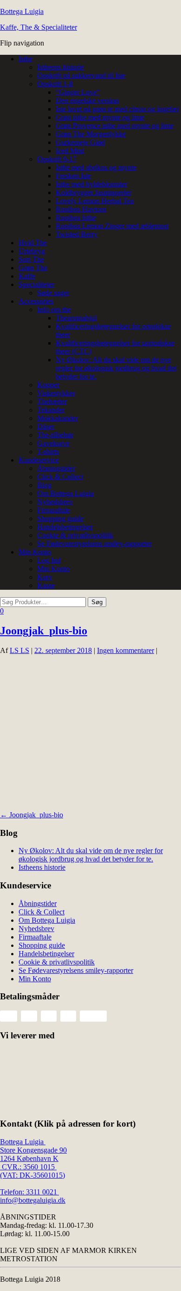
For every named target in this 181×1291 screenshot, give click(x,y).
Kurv (44, 577)
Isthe (25, 59)
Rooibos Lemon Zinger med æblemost (112, 226)
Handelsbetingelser (65, 527)
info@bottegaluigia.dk (32, 1200)
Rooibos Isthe (76, 218)
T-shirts (48, 452)
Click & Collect (60, 477)
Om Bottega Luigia (65, 493)
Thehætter (52, 401)
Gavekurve (53, 443)
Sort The (31, 259)
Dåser (45, 426)
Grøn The (33, 268)
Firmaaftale (53, 510)
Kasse (46, 585)
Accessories (36, 301)
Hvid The (33, 243)
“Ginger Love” (78, 92)
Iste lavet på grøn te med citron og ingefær (117, 109)
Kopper (48, 385)
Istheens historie (60, 67)
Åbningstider (56, 468)
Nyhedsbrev (55, 502)
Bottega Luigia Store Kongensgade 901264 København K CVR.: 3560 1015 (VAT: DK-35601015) (33, 1158)
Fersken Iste (73, 176)
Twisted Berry (76, 234)
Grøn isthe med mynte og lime (100, 117)
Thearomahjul (76, 318)
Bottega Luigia (22, 11)
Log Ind (49, 560)
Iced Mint (70, 151)
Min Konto (35, 552)
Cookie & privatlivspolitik (75, 535)
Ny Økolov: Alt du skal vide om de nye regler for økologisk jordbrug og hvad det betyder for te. (116, 368)
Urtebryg (32, 251)
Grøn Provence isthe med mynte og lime (115, 126)
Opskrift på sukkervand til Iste (81, 75)
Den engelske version (87, 100)
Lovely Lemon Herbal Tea (95, 201)
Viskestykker (56, 393)
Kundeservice (39, 460)
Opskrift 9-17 (57, 159)
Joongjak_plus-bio (43, 631)
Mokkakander (57, 418)
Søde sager (53, 293)
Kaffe (27, 276)
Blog (44, 485)
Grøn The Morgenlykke (91, 134)
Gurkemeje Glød (80, 142)
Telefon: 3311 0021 (29, 1192)
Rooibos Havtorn (81, 209)
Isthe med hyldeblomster (91, 184)
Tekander (51, 410)
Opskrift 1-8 (55, 84)
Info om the (54, 309)
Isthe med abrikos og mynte (96, 167)
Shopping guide (60, 518)
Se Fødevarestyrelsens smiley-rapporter (94, 544)
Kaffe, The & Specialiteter (38, 27)
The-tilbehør (55, 435)
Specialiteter (36, 284)
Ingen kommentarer (125, 650)
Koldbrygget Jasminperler (93, 192)
